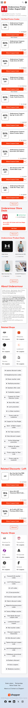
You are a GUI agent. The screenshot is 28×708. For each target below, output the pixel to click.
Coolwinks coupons (14, 392)
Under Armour (5, 254)
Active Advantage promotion (13, 441)
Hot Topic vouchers (14, 431)
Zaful (3, 567)
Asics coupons (13, 664)
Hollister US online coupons (13, 447)
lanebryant (20, 349)
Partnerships (19, 683)
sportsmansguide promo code (13, 649)
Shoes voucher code (13, 379)
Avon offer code (14, 402)
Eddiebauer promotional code (13, 655)
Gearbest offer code (13, 387)
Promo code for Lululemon (14, 416)
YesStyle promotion (14, 383)
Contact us (14, 688)
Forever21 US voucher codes (13, 576)
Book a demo (9, 683)
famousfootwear (22, 542)
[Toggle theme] (25, 2)
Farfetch (19, 567)
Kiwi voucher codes (14, 627)
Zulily (3, 554)
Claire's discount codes (14, 601)
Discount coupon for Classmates (13, 632)
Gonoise (4, 361)
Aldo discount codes (13, 638)
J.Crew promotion (13, 592)
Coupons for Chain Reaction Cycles (13, 397)
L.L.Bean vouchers (13, 411)
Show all (14, 204)
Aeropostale (20, 554)
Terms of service (23, 698)
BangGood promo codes (13, 374)
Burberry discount (13, 660)
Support (21, 688)
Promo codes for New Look (13, 453)
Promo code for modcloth (14, 459)
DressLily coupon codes (13, 596)
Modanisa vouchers (14, 669)
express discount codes (13, 370)
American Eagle (7, 542)
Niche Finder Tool (14, 685)
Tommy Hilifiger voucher (13, 611)
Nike (3, 349)
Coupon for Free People (13, 421)
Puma (18, 361)
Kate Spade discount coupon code (13, 616)
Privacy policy (15, 698)
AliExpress (20, 336)
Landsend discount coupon (14, 622)
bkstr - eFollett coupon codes (14, 426)
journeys (5, 336)
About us (7, 688)
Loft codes (13, 588)
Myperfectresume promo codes (13, 606)
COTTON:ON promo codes (13, 582)
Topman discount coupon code (13, 643)
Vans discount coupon (13, 436)
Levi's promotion (14, 406)
